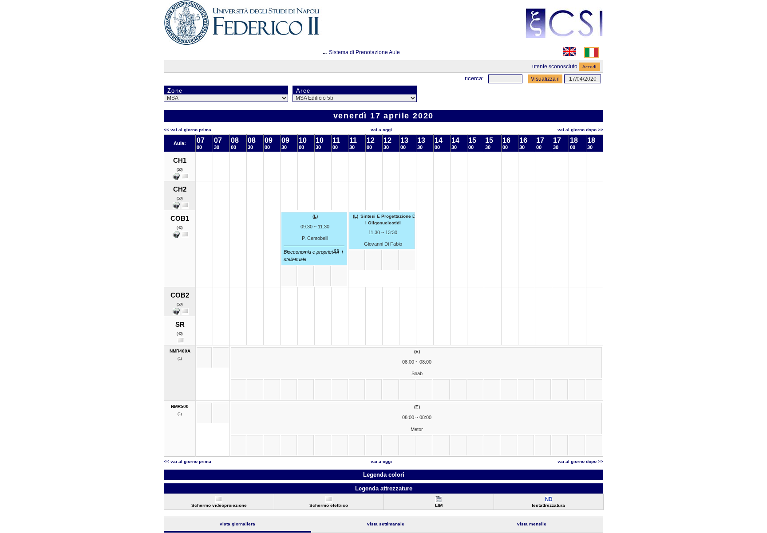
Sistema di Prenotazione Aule (364, 52)
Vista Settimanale (385, 523)
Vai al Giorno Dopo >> (580, 129)
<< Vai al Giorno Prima (187, 129)
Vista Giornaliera (237, 523)
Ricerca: (474, 78)
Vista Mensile (531, 523)
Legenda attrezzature (383, 488)
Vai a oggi (381, 129)
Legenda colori (383, 474)
